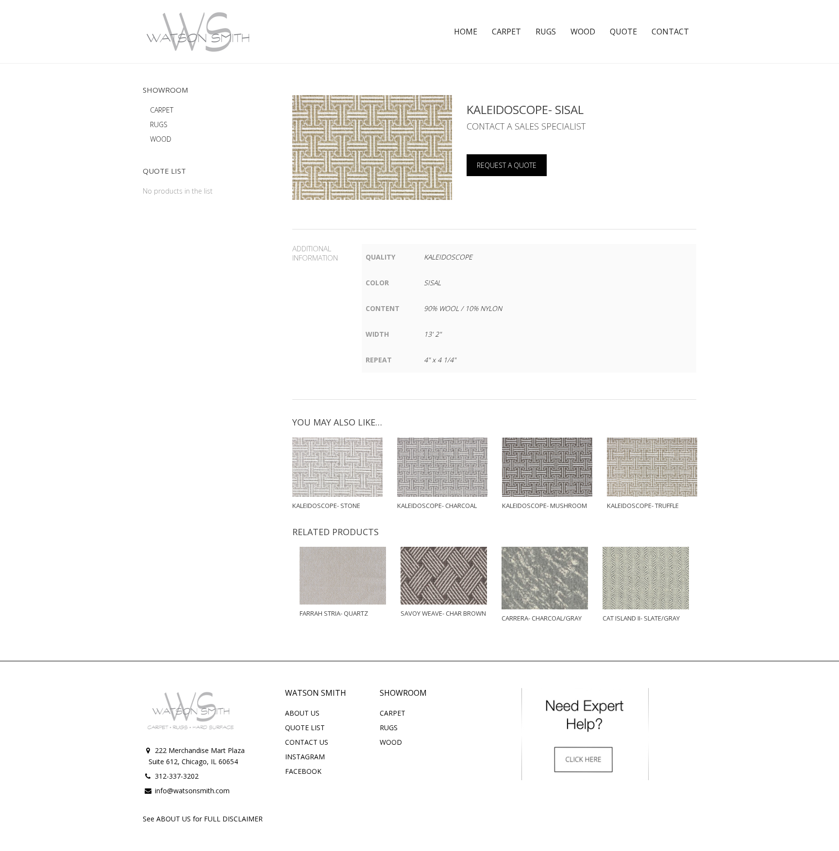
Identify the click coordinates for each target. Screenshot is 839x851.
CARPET (161, 110)
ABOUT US (302, 713)
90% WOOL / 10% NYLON (463, 308)
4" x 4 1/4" (440, 359)
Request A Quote (507, 165)
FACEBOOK (303, 771)
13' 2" (432, 334)
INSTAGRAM (305, 756)
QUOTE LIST (305, 727)
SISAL (432, 282)
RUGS (159, 124)
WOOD (160, 139)
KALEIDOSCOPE (448, 257)
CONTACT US (306, 742)
